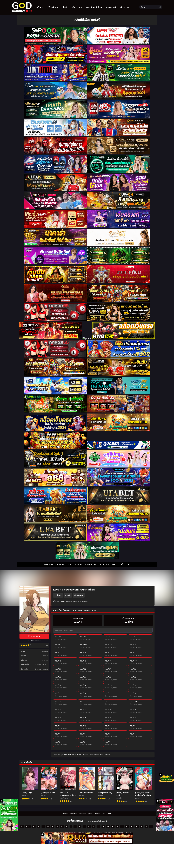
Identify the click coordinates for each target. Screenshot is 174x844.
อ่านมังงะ (82, 813)
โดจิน (69, 564)
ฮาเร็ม (121, 564)
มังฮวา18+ (78, 564)
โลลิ (128, 564)
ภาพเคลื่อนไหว (91, 564)
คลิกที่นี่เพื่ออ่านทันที (87, 19)
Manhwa (45, 655)
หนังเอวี (97, 813)
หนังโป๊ (65, 813)
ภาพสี (114, 564)
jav (104, 813)
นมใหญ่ (58, 595)
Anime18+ (59, 564)
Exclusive (48, 564)
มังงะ (109, 813)
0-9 (28, 826)
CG (107, 564)
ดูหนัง (90, 813)
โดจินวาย (73, 813)
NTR (102, 564)
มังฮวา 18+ (78, 595)
